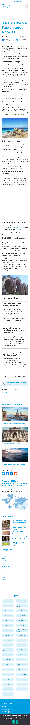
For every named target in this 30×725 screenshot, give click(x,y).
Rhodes (4, 584)
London (8, 635)
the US (12, 227)
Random (4, 560)
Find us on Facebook (7, 40)
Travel (22, 679)
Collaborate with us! (7, 703)
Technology (22, 669)
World (3, 569)
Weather (8, 689)
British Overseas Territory (20, 605)
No (17, 721)
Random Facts (5, 712)
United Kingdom (22, 684)
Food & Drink (8, 625)
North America (8, 645)
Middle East (22, 635)
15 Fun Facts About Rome (12, 443)
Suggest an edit (24, 1)
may (20, 50)
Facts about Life (6, 711)
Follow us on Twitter (22, 40)
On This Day (22, 649)
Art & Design (22, 601)
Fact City (6, 6)
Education (22, 615)
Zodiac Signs (8, 694)
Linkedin (11, 473)
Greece (4, 579)
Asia (8, 605)
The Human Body (7, 674)
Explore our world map (8, 490)
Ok (13, 721)
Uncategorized (6, 566)
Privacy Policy (5, 704)
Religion (8, 659)
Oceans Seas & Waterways (5, 649)
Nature (4, 558)
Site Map (4, 706)
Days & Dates (8, 615)
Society (4, 564)
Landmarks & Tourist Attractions (21, 630)
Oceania (22, 645)
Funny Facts (5, 708)
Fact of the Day (6, 554)
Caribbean (7, 610)
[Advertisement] (15, 204)
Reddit (15, 473)
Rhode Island (21, 227)
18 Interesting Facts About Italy (14, 423)
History (4, 556)
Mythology (8, 640)
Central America (22, 610)
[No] (28, 719)
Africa (8, 601)
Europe (8, 17)
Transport (8, 679)
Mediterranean (6, 582)
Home (3, 17)
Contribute (16, 1)
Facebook (7, 473)
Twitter (3, 473)
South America (22, 664)
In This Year (8, 630)
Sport (8, 669)
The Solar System (22, 674)
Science (4, 562)
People (8, 654)
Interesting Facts (6, 709)
